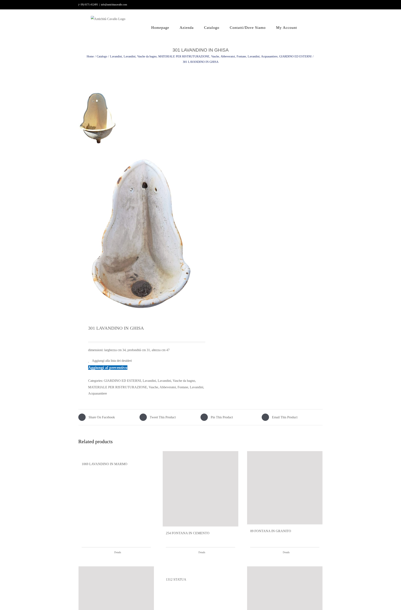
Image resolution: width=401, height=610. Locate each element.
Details (117, 552)
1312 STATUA (176, 579)
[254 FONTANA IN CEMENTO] (200, 488)
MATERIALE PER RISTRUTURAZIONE (117, 387)
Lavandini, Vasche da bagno (176, 380)
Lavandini (149, 380)
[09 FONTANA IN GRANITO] (284, 487)
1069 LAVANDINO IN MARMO (104, 464)
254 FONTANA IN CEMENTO (187, 533)
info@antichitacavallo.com (114, 4)
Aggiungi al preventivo (107, 367)
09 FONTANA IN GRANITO (270, 531)
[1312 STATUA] (200, 569)
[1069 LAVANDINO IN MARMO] (116, 454)
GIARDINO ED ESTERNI (122, 380)
